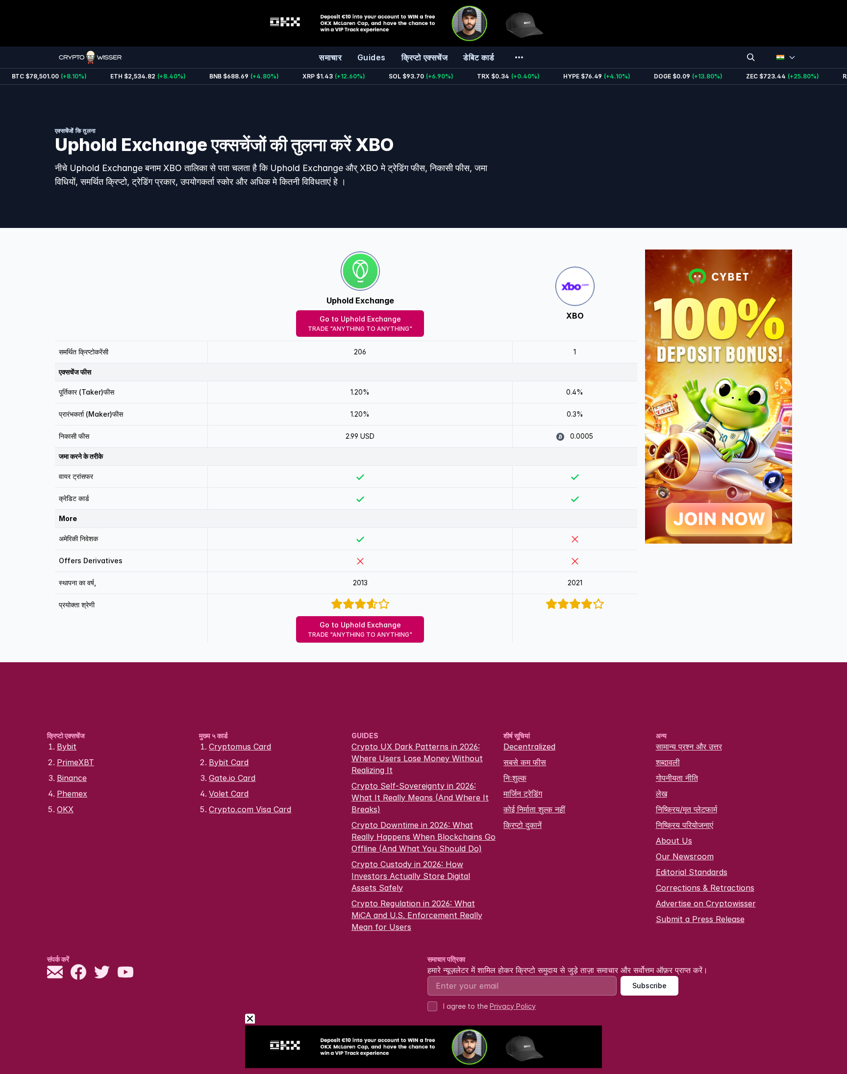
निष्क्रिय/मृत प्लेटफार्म (686, 809)
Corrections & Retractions (705, 888)
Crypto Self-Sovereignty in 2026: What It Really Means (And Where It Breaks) (420, 797)
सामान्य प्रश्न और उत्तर (689, 746)
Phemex (72, 794)
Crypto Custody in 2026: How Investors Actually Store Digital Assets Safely (410, 876)
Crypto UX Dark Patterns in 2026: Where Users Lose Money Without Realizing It (417, 758)
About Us (674, 841)
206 (360, 352)
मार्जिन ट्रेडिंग (522, 794)
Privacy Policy (513, 1006)
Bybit (66, 746)
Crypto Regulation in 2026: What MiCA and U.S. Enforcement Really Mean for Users (416, 915)
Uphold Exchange (360, 300)
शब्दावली (668, 762)
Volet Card (229, 794)
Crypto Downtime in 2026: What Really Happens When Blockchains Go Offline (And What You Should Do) (423, 836)
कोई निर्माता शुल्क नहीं (534, 809)
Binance (72, 778)
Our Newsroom (685, 856)
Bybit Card (229, 762)
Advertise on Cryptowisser (706, 903)
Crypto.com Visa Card (250, 809)
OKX (65, 809)
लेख (661, 794)
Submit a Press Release (700, 919)
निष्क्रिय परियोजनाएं (684, 825)
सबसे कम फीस (524, 762)
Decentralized (529, 746)
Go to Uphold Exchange (360, 323)
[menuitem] (330, 57)
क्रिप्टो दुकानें (522, 825)
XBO (575, 316)
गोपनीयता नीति (677, 778)
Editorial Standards (691, 872)
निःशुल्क (514, 778)
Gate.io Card (232, 778)
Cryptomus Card (240, 746)
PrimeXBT (75, 762)
